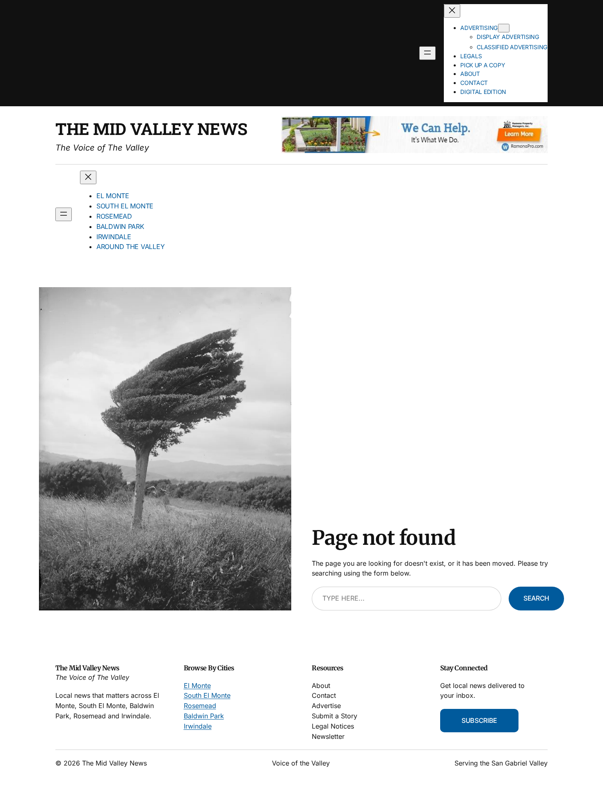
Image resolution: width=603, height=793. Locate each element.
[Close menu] (452, 11)
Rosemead (200, 706)
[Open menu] (427, 53)
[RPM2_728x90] (414, 150)
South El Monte (207, 695)
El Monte (197, 685)
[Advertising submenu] (503, 28)
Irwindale (198, 726)
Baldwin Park (204, 716)
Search (536, 598)
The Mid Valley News (151, 128)
